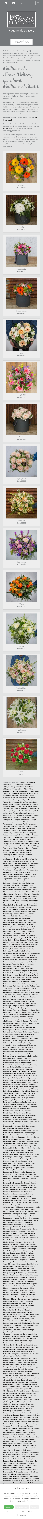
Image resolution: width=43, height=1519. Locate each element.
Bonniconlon (8, 1150)
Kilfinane (32, 1295)
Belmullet (27, 1124)
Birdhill (35, 1130)
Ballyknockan (34, 1010)
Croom (28, 1448)
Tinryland (28, 850)
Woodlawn (20, 787)
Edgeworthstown (9, 1461)
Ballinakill (6, 887)
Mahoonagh (7, 1157)
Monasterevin (18, 1124)
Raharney (26, 1003)
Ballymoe (6, 1038)
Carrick (5, 1251)
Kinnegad (6, 1231)
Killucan (19, 1268)
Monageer (16, 1130)
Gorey (37, 1378)
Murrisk (5, 1080)
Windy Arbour (29, 789)
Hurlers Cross (20, 1345)
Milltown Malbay (9, 1135)
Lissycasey (25, 1179)
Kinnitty (29, 1229)
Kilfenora (6, 1297)
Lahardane (7, 1214)
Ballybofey (18, 947)
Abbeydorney (18, 785)
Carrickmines (33, 1238)
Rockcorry (31, 964)
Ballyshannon (8, 1084)
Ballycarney (32, 955)
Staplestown (7, 896)
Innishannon (7, 1343)
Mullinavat (6, 1087)
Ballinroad (22, 922)
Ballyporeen (31, 1078)
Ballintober (7, 931)
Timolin (22, 852)
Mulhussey (16, 1091)
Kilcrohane (15, 1306)
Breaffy (6, 1170)
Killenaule (33, 1275)
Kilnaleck (6, 1249)
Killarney (14, 1279)
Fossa (14, 1424)
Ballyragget (14, 1080)
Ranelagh (21, 999)
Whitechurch (24, 795)
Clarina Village (25, 1336)
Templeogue (24, 868)
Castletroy (29, 1301)
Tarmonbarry (18, 874)
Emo (12, 1457)
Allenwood (7, 815)
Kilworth (16, 1233)
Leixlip (29, 1196)
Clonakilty (7, 1356)
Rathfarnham (25, 988)
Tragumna (7, 841)
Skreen (5, 907)
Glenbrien (23, 1395)
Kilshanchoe (7, 1244)
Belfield (15, 1119)
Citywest (36, 1323)
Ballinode (6, 922)
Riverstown (7, 971)
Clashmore (7, 1338)
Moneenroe (8, 1124)
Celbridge (29, 1308)
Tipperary (35, 848)
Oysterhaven (8, 1034)
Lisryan (12, 1181)
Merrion (36, 1141)
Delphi (21, 1481)
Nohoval (21, 1049)
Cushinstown (7, 1465)
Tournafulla (7, 837)
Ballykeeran (7, 1010)
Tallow (10, 876)
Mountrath (7, 1106)
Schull (33, 927)
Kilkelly (32, 1288)
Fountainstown (33, 1422)
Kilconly (20, 1310)
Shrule (34, 912)
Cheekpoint (32, 1316)
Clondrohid (24, 1358)
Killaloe (5, 1284)
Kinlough (14, 1231)
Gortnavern (19, 1373)
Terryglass (26, 863)
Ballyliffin (6, 1019)
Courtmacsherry (9, 1433)
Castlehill (18, 1284)
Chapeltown (21, 1312)
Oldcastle (14, 1043)
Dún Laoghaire (16, 1474)
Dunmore (6, 1472)
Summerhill (22, 887)
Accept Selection (22, 1507)
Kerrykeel (17, 1323)
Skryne (23, 905)
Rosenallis (6, 957)
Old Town (30, 1041)
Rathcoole (16, 993)
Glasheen (15, 1404)
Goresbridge (15, 1380)
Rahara (33, 1003)
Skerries (29, 907)
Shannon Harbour (25, 916)
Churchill (15, 1319)
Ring (16, 975)
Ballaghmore (7, 872)
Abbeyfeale (31, 782)
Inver (11, 1341)
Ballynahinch (17, 1065)
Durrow (6, 1468)
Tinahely (15, 852)
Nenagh (28, 1074)
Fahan (24, 1446)
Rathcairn (7, 995)
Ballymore (6, 1041)
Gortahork (30, 1376)
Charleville (30, 1314)
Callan (6, 1209)
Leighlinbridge (8, 1200)
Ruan (36, 942)
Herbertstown (26, 1354)
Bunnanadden (18, 1194)
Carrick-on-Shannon (29, 1240)
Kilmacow (11, 1264)
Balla (32, 868)
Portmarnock (25, 1019)
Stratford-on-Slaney (29, 890)
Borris (16, 1155)
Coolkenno (25, 1413)
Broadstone (7, 1179)
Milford (29, 1139)
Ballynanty (20, 1069)
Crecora (15, 1437)
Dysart (22, 1465)
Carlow (35, 1220)
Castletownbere (16, 1297)
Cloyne (5, 1393)
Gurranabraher (8, 1360)
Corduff (27, 1419)
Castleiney (26, 1284)
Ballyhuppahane (30, 1006)
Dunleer (34, 1472)
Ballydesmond (8, 975)
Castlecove (32, 1277)
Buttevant (32, 1198)
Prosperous (17, 1012)
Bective (24, 1115)
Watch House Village (29, 806)
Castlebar (25, 1266)
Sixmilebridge (33, 909)
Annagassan (7, 820)
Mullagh (17, 1089)
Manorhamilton (18, 1152)
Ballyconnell (32, 960)
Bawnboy (27, 1111)
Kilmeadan (22, 1257)
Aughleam (26, 859)
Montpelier (32, 1115)
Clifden (16, 1341)
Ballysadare (31, 936)
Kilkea (31, 1290)
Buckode (24, 1185)
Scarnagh (15, 931)
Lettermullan (13, 1190)
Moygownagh (8, 1100)
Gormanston (29, 1378)
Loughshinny (7, 1168)
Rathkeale (25, 986)
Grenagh (12, 1362)
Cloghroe (24, 1352)
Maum (23, 1150)
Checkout (26, 43)
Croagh (32, 1439)
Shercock (23, 914)
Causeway (23, 1306)
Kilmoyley (12, 1251)
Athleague (7, 852)
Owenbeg (6, 1036)
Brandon (29, 1165)
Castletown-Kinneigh (10, 1303)
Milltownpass (20, 1135)
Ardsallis (26, 837)
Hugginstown (31, 1345)
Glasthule (36, 1400)
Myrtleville (21, 1078)
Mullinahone (24, 1087)
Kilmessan (15, 1255)
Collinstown (27, 1397)
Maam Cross (15, 1161)
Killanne (12, 1281)
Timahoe (21, 855)
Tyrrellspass (25, 820)
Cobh (30, 1395)
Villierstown (29, 811)
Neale (34, 1074)
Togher (20, 848)
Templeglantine (32, 870)
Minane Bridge (30, 1133)
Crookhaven (27, 1443)
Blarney (25, 1144)
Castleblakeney (28, 1268)
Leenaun (32, 1200)
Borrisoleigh (7, 1159)
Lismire (20, 1183)
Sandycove (26, 933)
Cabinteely (18, 1200)
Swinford (6, 885)
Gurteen (18, 1360)
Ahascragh (7, 811)
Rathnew (33, 982)
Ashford (6, 846)
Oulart (32, 1036)
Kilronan (33, 1244)
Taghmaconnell (8, 881)
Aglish (19, 806)
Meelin (5, 1146)
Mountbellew (7, 1113)
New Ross (16, 1060)
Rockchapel (7, 966)
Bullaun (5, 1187)
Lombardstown (30, 1174)
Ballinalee (17, 890)
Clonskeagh (20, 1378)
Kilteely (25, 1238)
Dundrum (16, 1478)
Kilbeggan (6, 1319)
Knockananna (8, 1225)
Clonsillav (6, 1378)
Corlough (6, 1426)
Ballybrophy (26, 953)
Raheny (24, 1001)
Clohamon (16, 1343)
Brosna (5, 1181)
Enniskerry (16, 1452)
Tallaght (32, 876)
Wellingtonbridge (19, 800)
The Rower (7, 861)
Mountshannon (32, 1104)
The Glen (17, 863)
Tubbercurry (7, 833)
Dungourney (7, 1476)
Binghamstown (26, 1130)
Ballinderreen (20, 903)
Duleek (30, 1483)
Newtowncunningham (19, 1056)
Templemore (7, 870)
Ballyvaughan (8, 1089)
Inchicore (35, 1334)
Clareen (15, 1332)
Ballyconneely (17, 962)
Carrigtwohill (23, 1260)
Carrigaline (14, 1249)
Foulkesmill (7, 1424)
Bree (35, 1157)
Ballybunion (35, 953)
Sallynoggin (13, 938)
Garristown (17, 1413)
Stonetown (18, 894)
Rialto (29, 940)
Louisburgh (21, 1165)
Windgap (15, 791)
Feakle (34, 1441)
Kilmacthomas (26, 1262)
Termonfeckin (8, 866)
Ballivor (10, 940)
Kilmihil (23, 1253)
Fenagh (28, 1441)
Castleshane (14, 1295)
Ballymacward (8, 1028)
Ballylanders (7, 1012)
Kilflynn (6, 1295)
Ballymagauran (8, 1030)
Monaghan (28, 1128)
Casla (5, 1264)
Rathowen (7, 982)
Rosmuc (7, 955)
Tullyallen (21, 826)
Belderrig (28, 1117)
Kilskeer (11, 1242)
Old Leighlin (22, 1043)
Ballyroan (6, 1082)
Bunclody (22, 1190)
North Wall (13, 1049)
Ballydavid (25, 971)
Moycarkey (14, 1102)
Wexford (6, 798)
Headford (36, 1354)
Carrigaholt (22, 1246)
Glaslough (6, 1404)
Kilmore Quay (22, 1251)
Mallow (5, 1155)
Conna (26, 1402)
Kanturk (29, 1327)
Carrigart (6, 1257)
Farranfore (12, 1443)
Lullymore (21, 1163)
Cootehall (35, 1417)
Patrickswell (25, 1025)
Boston (32, 1159)
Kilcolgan (6, 1312)
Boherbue (16, 1148)
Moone (28, 1113)
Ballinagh (15, 883)
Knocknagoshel (17, 1220)
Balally (27, 872)
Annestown (32, 824)
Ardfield (31, 831)
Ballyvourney (25, 1089)
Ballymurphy (32, 1056)
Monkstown (7, 1119)
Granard (26, 1367)
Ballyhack (34, 995)
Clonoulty (7, 1376)
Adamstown (23, 798)
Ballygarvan (35, 993)
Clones (5, 1362)
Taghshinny (7, 879)
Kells (24, 1325)
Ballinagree (24, 885)
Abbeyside (15, 793)
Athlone (28, 852)
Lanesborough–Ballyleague (24, 1014)
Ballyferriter (8, 988)
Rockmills (15, 964)
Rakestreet (16, 1001)
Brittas (14, 1174)
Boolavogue (7, 1152)
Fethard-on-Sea (27, 1430)
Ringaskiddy (34, 973)
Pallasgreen (27, 1032)
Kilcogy (13, 1312)
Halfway (26, 1356)
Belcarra (21, 1117)
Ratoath (22, 979)
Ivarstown (6, 1336)
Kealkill (10, 1327)
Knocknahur (18, 1225)
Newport (35, 1060)
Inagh (12, 1345)
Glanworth (30, 1404)
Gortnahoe (35, 1373)
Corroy (11, 1430)
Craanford (13, 1435)
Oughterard (15, 1038)
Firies (6, 1430)
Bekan (15, 1117)
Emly (28, 1457)
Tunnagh (34, 817)
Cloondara (17, 1384)
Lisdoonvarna (8, 1185)
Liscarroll (17, 1185)
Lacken (5, 1216)
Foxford (24, 1422)
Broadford (6, 1176)
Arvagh (6, 844)
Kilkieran (9, 1286)
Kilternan (32, 1235)
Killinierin (34, 1271)
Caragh (16, 1218)
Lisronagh (19, 1181)
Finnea (29, 1426)
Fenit (33, 1435)
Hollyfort (32, 1352)
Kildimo (14, 1299)
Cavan (5, 1308)
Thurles (21, 857)
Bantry (27, 1102)
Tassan (21, 872)
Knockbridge (7, 1227)
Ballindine (11, 905)
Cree (37, 1437)
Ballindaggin (33, 901)
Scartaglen (16, 929)
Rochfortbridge (8, 968)
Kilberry (14, 1316)
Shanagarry (31, 922)
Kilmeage (14, 1257)
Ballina (33, 874)
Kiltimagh (24, 1235)
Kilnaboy (23, 1249)
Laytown (11, 1207)
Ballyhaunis (7, 1001)
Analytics (22, 1512)
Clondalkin (13, 1468)
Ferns (25, 1433)
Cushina (31, 1463)
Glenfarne (17, 1391)
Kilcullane (6, 1306)
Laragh (32, 1209)
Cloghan (6, 1345)
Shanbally (18, 920)
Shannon (6, 916)
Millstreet (14, 1139)
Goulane (21, 1371)
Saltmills (22, 936)
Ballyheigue (7, 1006)
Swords (22, 883)
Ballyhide (16, 1006)
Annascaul (18, 824)
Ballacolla (13, 960)
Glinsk (5, 1387)
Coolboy (6, 1408)
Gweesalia (29, 1408)
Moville (21, 1102)
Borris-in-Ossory (33, 1155)
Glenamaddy (17, 1400)
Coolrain (29, 1415)
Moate (10, 1133)
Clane (5, 1327)
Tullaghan (6, 831)
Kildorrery (6, 1299)
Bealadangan (8, 1115)
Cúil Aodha (27, 1411)
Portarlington (8, 1023)
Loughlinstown (15, 1170)
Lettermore (31, 1190)
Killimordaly (32, 1273)
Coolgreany (7, 1413)
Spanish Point (14, 901)
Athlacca (21, 850)
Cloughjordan (8, 1391)
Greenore (27, 1362)
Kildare (22, 1301)
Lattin (38, 1207)
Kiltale (5, 1242)
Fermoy (6, 1435)
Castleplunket (15, 1292)
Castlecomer (14, 1275)
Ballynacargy (26, 1060)
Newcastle (29, 1069)
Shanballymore (8, 920)
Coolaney (22, 1406)
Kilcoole (14, 1310)
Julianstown (7, 1330)
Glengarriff (24, 1389)
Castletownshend (24, 1299)
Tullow (35, 826)
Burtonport (7, 1198)
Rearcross (6, 979)
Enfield (36, 1454)
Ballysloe (25, 1084)
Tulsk (25, 824)
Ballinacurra (17, 879)
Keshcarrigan (8, 1323)
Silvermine (16, 912)
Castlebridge (22, 1273)
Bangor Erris (15, 1098)
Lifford (5, 1190)
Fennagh (6, 1441)
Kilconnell (6, 1310)
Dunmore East (26, 1470)
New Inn (26, 1065)
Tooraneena (14, 846)
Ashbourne (25, 844)
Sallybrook (22, 938)
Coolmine (33, 1413)
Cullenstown (7, 1459)
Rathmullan (17, 984)
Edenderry (30, 1461)
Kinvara (6, 1229)
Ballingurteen (26, 912)
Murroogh (31, 1080)
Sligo (5, 905)
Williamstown (34, 791)
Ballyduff (22, 975)
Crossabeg (18, 1450)
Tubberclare (17, 833)
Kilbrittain (22, 1314)
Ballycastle (33, 957)
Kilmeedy (31, 1255)
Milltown (33, 1135)
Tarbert (27, 874)
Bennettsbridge (8, 1128)
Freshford (13, 1419)
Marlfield (30, 1150)
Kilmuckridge (31, 1249)
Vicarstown (8, 813)
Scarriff (31, 929)
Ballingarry (7, 909)
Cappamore (21, 1216)
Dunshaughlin (8, 1470)
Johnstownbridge (28, 1330)
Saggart (23, 940)
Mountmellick (32, 1106)
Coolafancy (7, 1411)
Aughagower (8, 859)
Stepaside (35, 894)
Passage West (20, 1028)
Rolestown (7, 964)
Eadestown (23, 1463)
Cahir (5, 1207)
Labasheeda (30, 1216)
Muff (24, 1093)
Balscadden (35, 1091)
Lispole (32, 1181)
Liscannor (32, 1185)
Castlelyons (14, 1288)
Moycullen (31, 1100)
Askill (30, 846)
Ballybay (6, 942)
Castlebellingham (9, 1268)
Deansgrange (26, 1478)
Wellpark (32, 798)
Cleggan (33, 1338)
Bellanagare (23, 1119)
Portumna (6, 1017)
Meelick (21, 1146)
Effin (29, 1459)
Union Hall (25, 817)
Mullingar (32, 1084)
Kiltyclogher (7, 1235)
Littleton (29, 1176)
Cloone (34, 1384)
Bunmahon (28, 1192)
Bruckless (13, 1183)
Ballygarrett (7, 993)
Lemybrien (7, 1196)
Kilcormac (12, 1308)
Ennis (24, 1454)
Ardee (14, 831)
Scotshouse (15, 927)
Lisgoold (27, 1183)
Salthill (5, 938)
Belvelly (25, 1126)
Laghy (25, 1214)
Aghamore (34, 804)
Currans (35, 1459)
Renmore (29, 975)
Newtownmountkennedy (24, 1052)
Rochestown (26, 966)
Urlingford (20, 815)
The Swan (17, 859)
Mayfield (17, 1150)
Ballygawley (16, 995)
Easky (10, 1463)
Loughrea (17, 1168)
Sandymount (7, 933)
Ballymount (31, 1054)
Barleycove (21, 1104)
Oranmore (24, 1038)
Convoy (22, 1404)
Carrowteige (7, 1262)
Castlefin (20, 1281)
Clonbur (16, 1358)
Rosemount (16, 957)
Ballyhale (33, 997)
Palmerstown (8, 1032)
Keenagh (30, 1325)
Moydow (17, 1100)
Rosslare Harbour (18, 949)
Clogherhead (29, 1349)
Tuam (5, 839)
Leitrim (25, 1198)
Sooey (5, 903)
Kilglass (6, 1292)
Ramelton (28, 999)
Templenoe (7, 868)
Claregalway (7, 1334)
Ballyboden (24, 942)
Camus (36, 1211)
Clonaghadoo (15, 1354)
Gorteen (15, 1376)
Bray (23, 1168)
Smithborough (31, 903)
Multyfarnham (33, 1082)
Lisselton (33, 1179)
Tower (36, 841)
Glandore (13, 1408)
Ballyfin (33, 988)
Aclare (32, 795)
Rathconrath (25, 993)
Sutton (31, 885)
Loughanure (7, 1172)
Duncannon (8, 1483)
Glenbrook (15, 1395)
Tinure (14, 850)
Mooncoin (17, 1115)
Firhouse (29, 1424)
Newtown (19, 1058)
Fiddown (18, 1430)
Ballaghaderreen (19, 870)
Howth (12, 1347)
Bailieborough (8, 863)
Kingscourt (22, 1231)
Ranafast (13, 999)
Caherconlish (26, 1203)
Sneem (11, 903)
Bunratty (15, 1196)
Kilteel (5, 1240)
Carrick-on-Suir (29, 1242)
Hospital (19, 1347)
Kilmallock (13, 1260)
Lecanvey (35, 1203)
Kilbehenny (22, 1316)
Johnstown (7, 1332)
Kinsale (22, 1229)
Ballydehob (7, 973)
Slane (18, 905)
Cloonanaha (26, 1391)
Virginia (15, 811)
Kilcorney (31, 1306)
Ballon (16, 940)
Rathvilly (29, 979)
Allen (21, 813)
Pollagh (23, 1023)
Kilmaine (16, 1262)
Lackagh (12, 1216)
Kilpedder (14, 1246)
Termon (17, 866)
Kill (4, 1286)
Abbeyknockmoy (9, 787)
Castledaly (21, 1279)
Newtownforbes (20, 1054)
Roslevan (23, 955)
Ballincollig (24, 901)
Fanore (19, 1443)
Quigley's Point (26, 1008)
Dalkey (35, 1470)
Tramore (22, 839)
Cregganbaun (9, 1439)
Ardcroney (21, 828)
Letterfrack (28, 1194)
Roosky (25, 962)
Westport (14, 798)
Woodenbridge (17, 789)
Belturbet (18, 1126)
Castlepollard (23, 1290)
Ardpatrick (20, 835)
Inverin (5, 1341)
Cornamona (22, 1426)
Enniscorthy (25, 1452)
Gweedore (33, 1358)
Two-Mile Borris (25, 822)
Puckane (25, 1010)
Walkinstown (34, 809)
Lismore (6, 1183)
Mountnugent (16, 1106)
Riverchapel (16, 973)
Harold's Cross (17, 1356)
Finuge (36, 1424)
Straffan (14, 892)
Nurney (31, 1047)
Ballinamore (26, 896)
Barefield (13, 1104)
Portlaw (17, 1021)
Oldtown (6, 1043)
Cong (14, 1402)
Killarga (6, 1281)
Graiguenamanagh (10, 1369)
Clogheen (20, 1349)
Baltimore (18, 1093)
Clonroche (22, 1376)
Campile (30, 1211)
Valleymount (28, 813)
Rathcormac (26, 990)
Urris (13, 815)
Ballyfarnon (7, 984)
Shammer (6, 925)
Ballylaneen (26, 1012)
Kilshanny (19, 1242)
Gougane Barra (8, 1373)
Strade (28, 892)
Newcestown (28, 1067)
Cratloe (28, 1435)
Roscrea (6, 960)
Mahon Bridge (18, 1157)
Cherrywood (29, 1319)
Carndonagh (14, 1229)
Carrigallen (32, 1251)
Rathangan (7, 997)
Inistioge (24, 1343)
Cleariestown (16, 1338)
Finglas (14, 1428)
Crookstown (16, 1446)
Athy (15, 855)
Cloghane (26, 1347)
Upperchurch (7, 817)
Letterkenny (7, 1194)
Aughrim (34, 859)
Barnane (6, 1109)
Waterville (7, 802)
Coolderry (6, 1406)
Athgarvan (7, 850)
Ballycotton (33, 962)
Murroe (13, 1082)
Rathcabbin (26, 995)
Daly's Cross (15, 1472)
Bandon (24, 1095)
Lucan (33, 1163)
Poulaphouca (8, 1014)
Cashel (34, 1262)
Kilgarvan (32, 1292)
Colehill (10, 1397)
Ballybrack (7, 951)
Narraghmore (18, 1076)
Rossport (34, 944)
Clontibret (30, 1380)
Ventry (15, 813)
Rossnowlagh (8, 947)
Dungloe (16, 1476)
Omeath (15, 1041)
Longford (21, 1174)
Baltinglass (31, 1093)
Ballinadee (19, 881)
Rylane (34, 940)
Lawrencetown (29, 1207)
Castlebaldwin (32, 1264)
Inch (30, 1343)
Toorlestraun (34, 844)
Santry (22, 931)
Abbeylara (7, 789)
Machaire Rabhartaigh (21, 1159)
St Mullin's (34, 896)
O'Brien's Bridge (13, 1047)
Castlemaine (13, 1290)
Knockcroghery (8, 1222)
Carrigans (30, 1253)
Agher (13, 806)
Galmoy (36, 1415)
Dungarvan (24, 1476)
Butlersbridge (17, 1198)
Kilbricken (7, 1316)
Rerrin (36, 975)
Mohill (5, 1133)
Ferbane (22, 1437)
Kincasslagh (7, 1233)
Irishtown (35, 1336)
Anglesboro (29, 815)
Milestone (22, 1141)
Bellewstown (34, 1122)
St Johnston (18, 898)
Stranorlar (6, 892)
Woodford (29, 787)
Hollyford (6, 1354)
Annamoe (6, 822)
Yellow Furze (7, 785)
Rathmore (25, 984)
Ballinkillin (14, 916)
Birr (27, 1135)
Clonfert (19, 1362)
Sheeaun (31, 914)
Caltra (5, 1211)
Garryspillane (17, 1411)
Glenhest (16, 1389)
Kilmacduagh (21, 1264)
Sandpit (15, 936)
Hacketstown (8, 1358)
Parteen (24, 1030)
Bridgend (16, 1172)
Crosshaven (34, 1452)
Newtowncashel (9, 1058)
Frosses (6, 1419)
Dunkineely (26, 1474)
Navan (5, 1076)
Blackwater (7, 1141)
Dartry (16, 1465)
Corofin (30, 1428)
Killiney (5, 1273)
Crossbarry (7, 1452)
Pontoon (17, 1023)
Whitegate (24, 793)
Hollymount (16, 1352)
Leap (14, 1205)
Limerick (26, 1187)
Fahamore (6, 1448)
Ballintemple (25, 927)
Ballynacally (7, 1060)
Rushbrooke (15, 942)
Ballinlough (26, 918)
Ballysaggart (21, 1082)
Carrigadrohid (24, 1244)
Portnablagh (15, 1019)
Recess (35, 977)
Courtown (31, 1433)
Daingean (28, 1468)
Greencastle (14, 1365)
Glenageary (7, 1400)
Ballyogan (6, 1078)
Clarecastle (17, 1330)
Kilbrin (37, 1314)
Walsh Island (23, 809)
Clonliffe (6, 1365)
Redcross (29, 977)
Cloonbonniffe (23, 1382)
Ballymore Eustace (19, 1045)
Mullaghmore (33, 1087)
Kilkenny (6, 1288)
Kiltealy (11, 1240)
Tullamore (13, 828)
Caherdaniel (7, 1205)
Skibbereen (13, 907)
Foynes (6, 1422)
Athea (15, 848)
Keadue (17, 1327)
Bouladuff (24, 1161)
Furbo (21, 1417)
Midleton (30, 1141)
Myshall (14, 1078)
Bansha (24, 1100)
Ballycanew (15, 955)
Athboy (35, 846)
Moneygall (17, 1122)
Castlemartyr (24, 1288)
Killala (11, 1284)
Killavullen (23, 1277)
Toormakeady (15, 844)
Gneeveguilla (8, 1384)
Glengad (32, 1389)
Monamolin (19, 1128)
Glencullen (13, 1393)
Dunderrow (7, 1481)
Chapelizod (28, 1310)
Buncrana (33, 1187)
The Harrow (24, 861)
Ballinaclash (24, 876)
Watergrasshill (17, 802)
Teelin (16, 872)
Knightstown (28, 1227)
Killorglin (15, 1271)
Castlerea (24, 1292)
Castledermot (31, 1279)
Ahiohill (36, 811)
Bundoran (6, 1192)
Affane (25, 802)
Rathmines (16, 986)
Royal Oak (7, 944)
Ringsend (25, 973)
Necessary (12, 1512)
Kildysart (34, 1284)
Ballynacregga (26, 1063)
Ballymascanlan (23, 1036)
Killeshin (6, 1275)
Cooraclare (14, 1417)
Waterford (25, 804)
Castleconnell (8, 1277)
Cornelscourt (22, 1428)
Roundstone (26, 944)
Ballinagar (6, 883)
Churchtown (15, 1321)
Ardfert (24, 831)
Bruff (33, 1183)
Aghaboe (32, 802)
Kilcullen (30, 1303)
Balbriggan (34, 863)
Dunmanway (25, 1472)
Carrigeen (31, 1257)
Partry (17, 1030)
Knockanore (28, 1222)
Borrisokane (28, 1157)
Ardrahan (35, 835)
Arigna (32, 837)
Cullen (17, 1457)
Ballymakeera (29, 1034)
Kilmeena (23, 1255)
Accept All (8, 1507)
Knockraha (23, 1218)
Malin (11, 1155)
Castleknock (27, 1286)
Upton (36, 815)
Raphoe (6, 999)
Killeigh (16, 1277)
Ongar (36, 1038)
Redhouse (20, 977)
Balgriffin (16, 868)
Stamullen (17, 896)
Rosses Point (16, 951)
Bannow (32, 1098)
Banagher (6, 1095)
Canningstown (17, 1214)
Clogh (30, 1341)
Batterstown (18, 1111)
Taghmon (25, 879)
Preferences (33, 1512)
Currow (15, 1463)
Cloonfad (12, 1387)
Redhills (6, 977)
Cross (5, 1450)
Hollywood (7, 1352)
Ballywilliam (7, 1091)
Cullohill (16, 1459)
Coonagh (27, 1417)
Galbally (6, 1417)
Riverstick (33, 971)
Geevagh (21, 1408)
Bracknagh (7, 1165)
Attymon (14, 857)
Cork (12, 1422)
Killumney (23, 1233)
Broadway (16, 1179)
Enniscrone (7, 1454)
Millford (15, 1141)
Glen (30, 1400)
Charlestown (7, 1314)
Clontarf (7, 1380)
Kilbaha (21, 1319)
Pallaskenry (18, 1032)
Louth (14, 1165)
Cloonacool (7, 1382)
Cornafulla (6, 1428)
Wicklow (7, 793)
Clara (23, 1327)
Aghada (17, 804)
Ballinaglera (30, 883)
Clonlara (34, 1362)
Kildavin (15, 1301)
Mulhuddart (26, 1091)
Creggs (17, 1439)
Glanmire (14, 1406)
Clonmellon (29, 1369)
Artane (20, 841)
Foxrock (17, 1422)
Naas (35, 1076)
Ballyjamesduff (14, 1008)
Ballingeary (7, 912)
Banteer (6, 1102)
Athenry (27, 848)
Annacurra (14, 809)
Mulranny (17, 1084)
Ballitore (30, 938)
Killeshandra (24, 1275)
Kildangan (22, 1303)
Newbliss (33, 1071)
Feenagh (14, 1441)
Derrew (16, 1483)
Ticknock (28, 855)
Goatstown (33, 1382)
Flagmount (21, 1424)
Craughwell (7, 1437)
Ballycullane (17, 966)
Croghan (21, 1441)
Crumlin (30, 1454)
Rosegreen (25, 957)
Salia (5, 940)
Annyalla (14, 826)
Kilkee (5, 1290)
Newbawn (20, 1074)
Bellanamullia (8, 1122)
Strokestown (31, 887)
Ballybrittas (26, 951)
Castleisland (18, 1286)
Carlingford (7, 1220)
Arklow (15, 839)
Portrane (30, 1017)
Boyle (28, 1163)
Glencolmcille (31, 1393)
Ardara (5, 828)
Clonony (27, 1373)
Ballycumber (30, 968)
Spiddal (5, 901)
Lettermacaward (17, 1192)
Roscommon (22, 960)
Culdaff (28, 1465)
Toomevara (7, 848)
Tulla (19, 831)
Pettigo (36, 1023)
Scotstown (30, 925)
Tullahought (30, 828)
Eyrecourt (15, 1448)
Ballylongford (8, 1021)
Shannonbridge (8, 918)
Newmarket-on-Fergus (11, 1063)
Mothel (16, 1113)
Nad (30, 1076)
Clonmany (33, 1367)
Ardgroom (32, 833)
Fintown (14, 1426)
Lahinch (23, 1211)
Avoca (32, 861)
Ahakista (6, 809)
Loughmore (30, 1168)
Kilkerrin (36, 1286)
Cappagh (32, 1214)
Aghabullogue (8, 804)
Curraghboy (21, 1461)
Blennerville (13, 1146)
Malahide (23, 1155)
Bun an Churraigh (16, 1187)
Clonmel (21, 1369)
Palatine (36, 1032)
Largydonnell (14, 1209)
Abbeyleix (6, 791)
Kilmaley (32, 1260)
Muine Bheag (8, 1093)
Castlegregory (29, 1281)
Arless (14, 841)
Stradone (22, 892)
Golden (14, 1382)
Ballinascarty (7, 898)
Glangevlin (30, 1406)
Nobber (28, 1049)
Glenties (36, 1387)
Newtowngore (8, 1054)
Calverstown (24, 1209)
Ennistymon (27, 1450)
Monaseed (32, 1126)
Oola (30, 1038)
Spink (25, 898)
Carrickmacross (8, 1238)
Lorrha (23, 1172)
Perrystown (17, 1010)
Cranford (21, 1435)
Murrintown (23, 1080)
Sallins (36, 938)
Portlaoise (33, 1021)
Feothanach (30, 1437)
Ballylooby (25, 1021)
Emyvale (6, 1457)
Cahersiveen (22, 1205)
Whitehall (27, 785)
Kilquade (6, 1246)
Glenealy (35, 1391)
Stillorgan (27, 894)
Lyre (30, 1161)
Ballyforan (17, 990)
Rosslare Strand (28, 947)
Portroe (23, 1017)
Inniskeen (23, 1341)
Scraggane (7, 929)
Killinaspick (13, 1273)
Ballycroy (23, 964)
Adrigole (35, 800)
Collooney (7, 1402)
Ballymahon (32, 1030)
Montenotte (7, 1117)
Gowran (14, 1371)
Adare (29, 800)
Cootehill (21, 1419)
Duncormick (29, 1481)
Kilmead (6, 1260)
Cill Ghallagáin (27, 1323)
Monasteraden (8, 1126)
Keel (36, 1325)
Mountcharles (8, 1111)
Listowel (36, 1176)
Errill (33, 1448)
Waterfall (6, 806)
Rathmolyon (34, 984)
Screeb (14, 925)
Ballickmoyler (8, 874)
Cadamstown (8, 1203)
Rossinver (29, 949)
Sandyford (17, 933)
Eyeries (22, 1448)
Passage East (31, 1028)
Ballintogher (30, 931)
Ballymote (23, 1047)
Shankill (18, 918)
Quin (22, 1006)
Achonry (15, 795)
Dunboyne (23, 1483)
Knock (15, 1227)
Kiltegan (18, 1238)
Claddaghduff (16, 1325)
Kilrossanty (7, 1271)
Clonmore (6, 1371)
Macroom (6, 1161)
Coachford (7, 1395)
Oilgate (30, 1043)
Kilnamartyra (32, 1246)
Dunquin (17, 1470)
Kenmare (7, 1325)
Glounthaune (26, 1384)
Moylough (24, 1098)
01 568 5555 (7, 128)
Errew (10, 1450)
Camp (17, 1211)
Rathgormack (34, 986)
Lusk (14, 1163)
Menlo (19, 1144)
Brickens (24, 1170)
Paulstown (8, 1025)
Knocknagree (33, 1218)
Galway (22, 1415)
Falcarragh (7, 1446)
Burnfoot (22, 1196)
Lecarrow (17, 1203)
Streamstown (8, 890)
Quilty (5, 1008)
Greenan (23, 1365)
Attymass (6, 857)
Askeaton (23, 846)
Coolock (16, 1415)
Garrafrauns (7, 1415)
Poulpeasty (36, 1012)
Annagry (16, 820)
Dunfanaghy (7, 1478)
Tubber (25, 833)
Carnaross (18, 1222)
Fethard (19, 1433)
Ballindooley (31, 905)
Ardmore (13, 835)
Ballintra (24, 929)
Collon (25, 1400)
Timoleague (7, 855)
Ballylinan (16, 1025)
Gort (12, 1378)
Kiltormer (16, 1235)
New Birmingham (9, 1074)
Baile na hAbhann (16, 1067)
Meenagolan (33, 1144)
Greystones (33, 1360)
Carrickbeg (32, 1233)
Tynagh (33, 820)
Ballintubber (7, 936)
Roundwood (16, 944)
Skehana (15, 909)
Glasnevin (33, 1402)
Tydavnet (14, 822)
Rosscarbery (7, 953)
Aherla (21, 811)
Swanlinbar (15, 885)
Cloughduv (8, 1389)
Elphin (33, 1457)
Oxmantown (18, 1034)
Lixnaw (14, 1176)
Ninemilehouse (8, 1052)
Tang (5, 876)
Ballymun (6, 1056)
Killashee (6, 1279)
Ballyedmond (24, 982)
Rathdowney (7, 990)
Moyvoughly (15, 1095)
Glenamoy (18, 1397)
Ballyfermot (7, 986)
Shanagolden (28, 920)
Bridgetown (30, 1172)
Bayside (23, 1113)
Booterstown (29, 1152)
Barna (24, 1106)
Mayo (23, 1148)
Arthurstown (28, 841)
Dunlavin (6, 1474)
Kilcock (29, 1312)
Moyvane (31, 1095)
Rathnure (15, 982)
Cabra (25, 1200)
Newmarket (7, 1065)
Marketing (23, 1515)
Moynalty (6, 1098)
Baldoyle (24, 866)
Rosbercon (7, 962)
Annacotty (17, 817)
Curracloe (23, 1459)
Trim (10, 839)
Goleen (23, 1380)
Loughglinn (32, 1170)
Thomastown (30, 857)
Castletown (24, 1295)
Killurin (32, 1266)
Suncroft (14, 887)
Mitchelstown (18, 1133)
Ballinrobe (21, 925)
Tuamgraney (17, 837)
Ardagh (28, 826)
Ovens (14, 1036)
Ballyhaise (25, 997)
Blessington (29, 1146)
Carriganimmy (15, 1253)
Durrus (34, 1465)
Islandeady (15, 1336)
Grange (6, 1367)
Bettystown (7, 1130)
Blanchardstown (10, 1144)
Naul (10, 1076)
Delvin (37, 1481)
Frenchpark (35, 1419)
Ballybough (7, 949)
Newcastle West (9, 1069)
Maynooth (36, 1148)
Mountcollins (14, 1109)
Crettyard (24, 1439)
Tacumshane (28, 881)
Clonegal (25, 1360)
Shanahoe (14, 922)
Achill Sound (33, 793)
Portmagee (35, 1019)
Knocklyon (28, 1220)
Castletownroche (29, 1297)
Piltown (30, 1023)
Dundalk (15, 1481)
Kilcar (15, 1314)
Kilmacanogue (8, 1266)
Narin (26, 1076)
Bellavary (15, 1087)
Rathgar (16, 988)
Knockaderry (28, 1225)
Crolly (5, 1443)
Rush (31, 942)
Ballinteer (6, 927)
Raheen (6, 1003)
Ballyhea (31, 1001)
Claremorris (27, 1334)
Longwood (7, 1174)
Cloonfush (25, 1387)
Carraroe (31, 1231)
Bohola (29, 1148)
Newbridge (16, 1071)
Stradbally (35, 892)
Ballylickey (15, 1017)
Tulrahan (6, 826)
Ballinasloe (32, 898)
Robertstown (19, 968)
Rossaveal (17, 953)
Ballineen (22, 907)
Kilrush (15, 1244)
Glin (31, 1387)
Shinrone (16, 914)
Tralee (29, 839)
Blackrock (21, 1137)
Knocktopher (7, 1218)
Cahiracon (19, 1207)
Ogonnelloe (7, 1045)
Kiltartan (18, 1240)
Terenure (31, 866)
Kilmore (6, 1253)
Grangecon (31, 1365)
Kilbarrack (6, 1321)
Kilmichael (6, 1255)
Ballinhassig (7, 914)
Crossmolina (16, 1454)
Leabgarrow (32, 1205)
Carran (35, 1229)
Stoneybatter (8, 894)
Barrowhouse (25, 1109)
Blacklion (6, 1137)
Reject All (34, 1507)
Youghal (22, 782)
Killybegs (18, 1266)
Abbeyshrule (23, 791)
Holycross (12, 1349)
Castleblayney (25, 1271)
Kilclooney (20, 1308)
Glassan (20, 1402)
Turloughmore (8, 824)
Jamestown (17, 1334)
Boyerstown (7, 1163)
